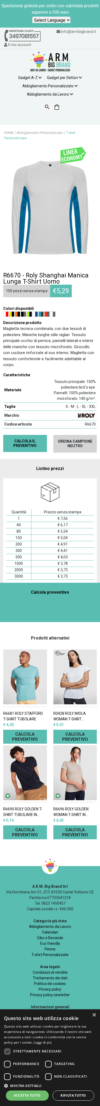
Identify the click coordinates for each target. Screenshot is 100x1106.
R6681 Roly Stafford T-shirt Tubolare (23, 716)
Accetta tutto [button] (27, 1095)
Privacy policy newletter (50, 995)
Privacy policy (50, 989)
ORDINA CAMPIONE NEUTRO (75, 443)
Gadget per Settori (62, 78)
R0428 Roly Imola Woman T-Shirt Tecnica (69, 716)
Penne (50, 949)
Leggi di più (42, 1042)
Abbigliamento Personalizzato (48, 86)
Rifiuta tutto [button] (73, 1095)
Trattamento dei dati (50, 978)
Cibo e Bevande (50, 938)
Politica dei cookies (50, 983)
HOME (9, 133)
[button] (50, 1085)
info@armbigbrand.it (78, 31)
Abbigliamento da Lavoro (48, 94)
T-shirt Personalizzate (50, 955)
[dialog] (50, 1057)
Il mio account (19, 45)
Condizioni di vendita (50, 972)
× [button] (94, 1015)
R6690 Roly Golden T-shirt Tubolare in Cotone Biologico (22, 812)
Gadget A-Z (28, 78)
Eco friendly (50, 943)
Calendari (50, 932)
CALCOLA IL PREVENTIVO (25, 443)
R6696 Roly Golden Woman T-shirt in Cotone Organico (71, 812)
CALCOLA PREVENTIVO (25, 737)
